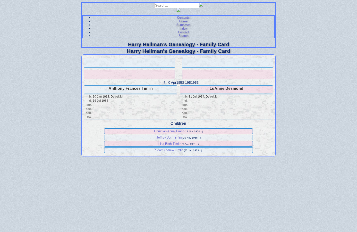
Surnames (183, 25)
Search (183, 36)
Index (183, 28)
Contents (183, 17)
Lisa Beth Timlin (169, 144)
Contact (183, 32)
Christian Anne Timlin (169, 131)
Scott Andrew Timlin (169, 150)
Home (183, 21)
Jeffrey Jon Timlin (169, 137)
